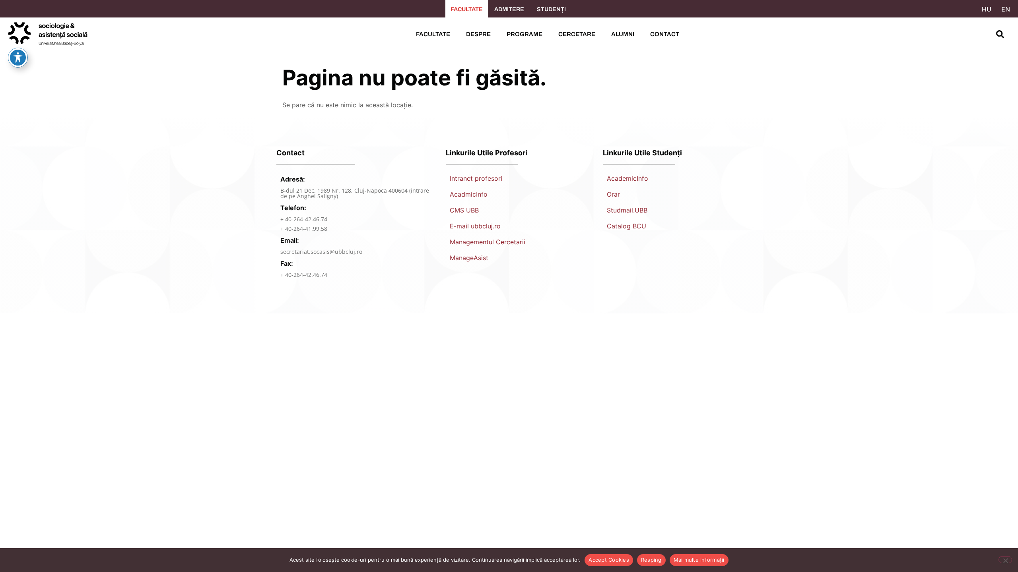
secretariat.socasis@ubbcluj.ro (321, 251)
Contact (664, 34)
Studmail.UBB (627, 210)
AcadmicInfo (469, 194)
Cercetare (576, 34)
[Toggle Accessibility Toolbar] (17, 57)
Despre (478, 34)
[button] (1000, 34)
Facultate (433, 34)
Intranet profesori (476, 178)
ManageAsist (469, 258)
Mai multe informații (699, 560)
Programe (524, 34)
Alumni (622, 34)
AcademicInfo (627, 178)
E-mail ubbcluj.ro (475, 226)
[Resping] (1005, 559)
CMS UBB (464, 210)
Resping (651, 560)
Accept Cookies (609, 560)
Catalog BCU (626, 226)
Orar (613, 194)
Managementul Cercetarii (487, 242)
